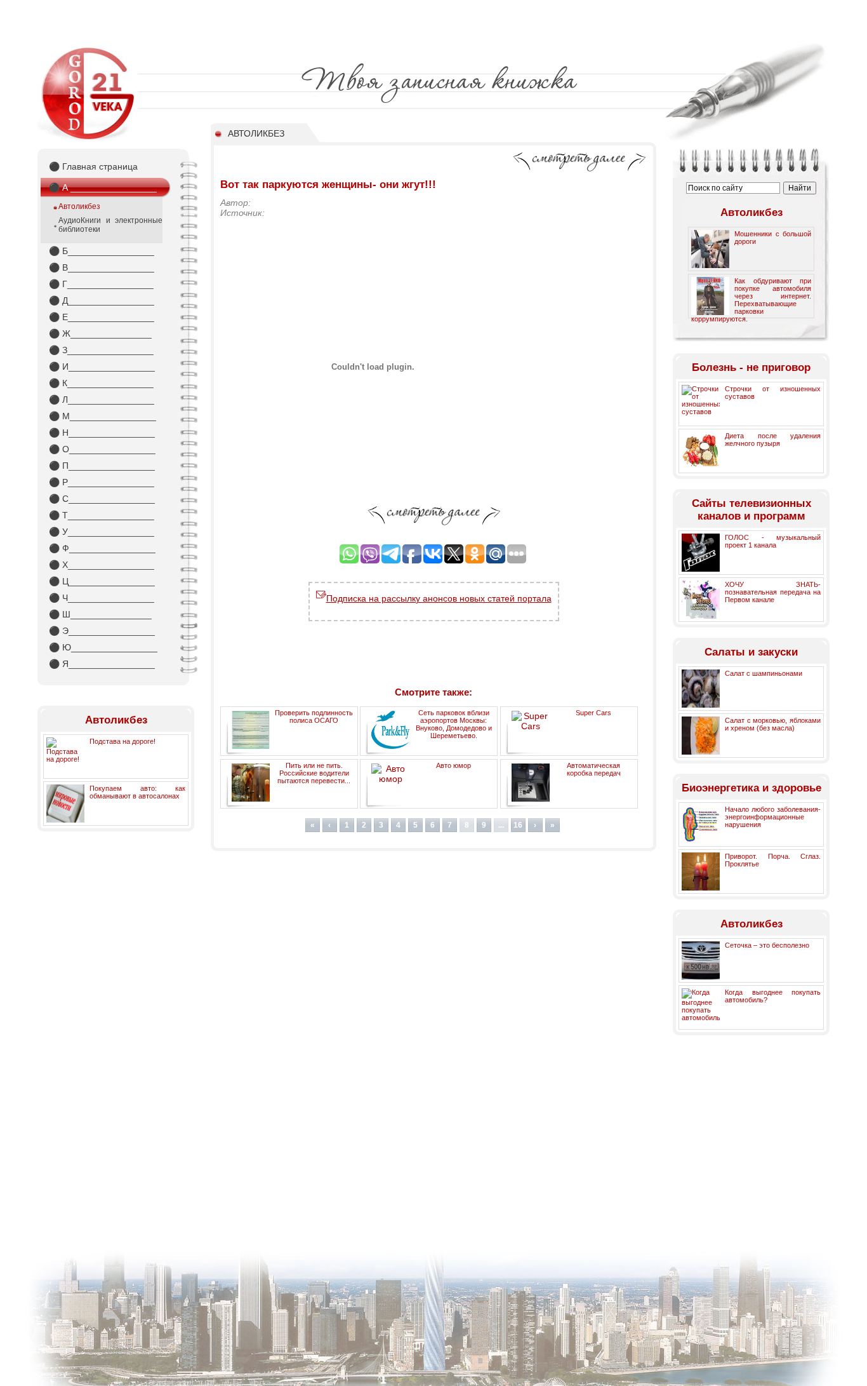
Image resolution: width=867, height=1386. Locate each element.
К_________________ (101, 383)
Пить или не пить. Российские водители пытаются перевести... (313, 773)
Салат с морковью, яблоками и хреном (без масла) (773, 724)
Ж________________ (100, 333)
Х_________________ (101, 565)
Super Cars (593, 713)
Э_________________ (102, 631)
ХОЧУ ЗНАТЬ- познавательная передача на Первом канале (773, 592)
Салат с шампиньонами (763, 673)
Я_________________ (102, 664)
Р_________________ (101, 482)
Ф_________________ (102, 548)
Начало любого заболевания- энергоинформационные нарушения (773, 816)
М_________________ (102, 416)
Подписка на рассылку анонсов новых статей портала (439, 598)
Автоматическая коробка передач (594, 769)
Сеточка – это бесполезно (767, 945)
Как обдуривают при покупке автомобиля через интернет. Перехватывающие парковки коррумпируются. (751, 300)
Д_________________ (101, 300)
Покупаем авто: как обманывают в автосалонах (137, 792)
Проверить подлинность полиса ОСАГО (314, 716)
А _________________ (103, 187)
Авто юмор (453, 765)
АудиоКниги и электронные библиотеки (110, 225)
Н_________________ (102, 432)
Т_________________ (101, 515)
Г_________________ (101, 284)
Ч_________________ (101, 598)
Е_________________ (101, 317)
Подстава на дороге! (122, 741)
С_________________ (102, 499)
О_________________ (102, 449)
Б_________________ (101, 251)
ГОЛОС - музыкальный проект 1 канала (773, 541)
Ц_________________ (102, 581)
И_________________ (102, 366)
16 (517, 825)
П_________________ (102, 466)
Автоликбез (79, 206)
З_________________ (101, 350)
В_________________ (101, 267)
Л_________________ (101, 399)
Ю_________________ (103, 647)
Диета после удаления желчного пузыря (773, 439)
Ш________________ (100, 614)
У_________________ (101, 532)
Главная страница (93, 166)
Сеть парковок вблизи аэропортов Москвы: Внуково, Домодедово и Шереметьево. (454, 724)
